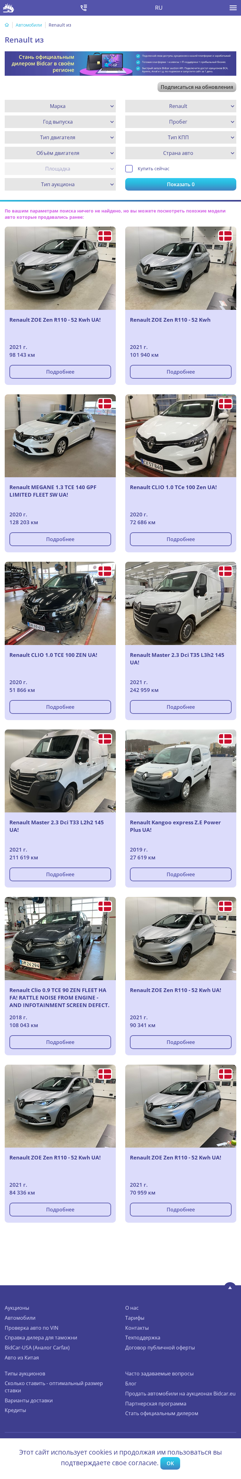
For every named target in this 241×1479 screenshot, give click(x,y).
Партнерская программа (155, 1403)
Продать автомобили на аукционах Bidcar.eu (180, 1393)
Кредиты (15, 1410)
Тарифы (134, 1317)
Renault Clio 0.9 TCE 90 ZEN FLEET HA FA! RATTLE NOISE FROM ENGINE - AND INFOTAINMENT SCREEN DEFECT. (59, 997)
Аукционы (17, 1307)
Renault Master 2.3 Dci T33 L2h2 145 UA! (56, 826)
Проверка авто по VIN (31, 1327)
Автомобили (29, 25)
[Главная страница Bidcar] (8, 8)
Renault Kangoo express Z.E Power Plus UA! (175, 826)
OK (170, 1463)
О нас (132, 1307)
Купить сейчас (153, 168)
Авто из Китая (22, 1357)
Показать (181, 184)
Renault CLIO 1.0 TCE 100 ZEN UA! (53, 654)
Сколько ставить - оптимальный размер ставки (54, 1387)
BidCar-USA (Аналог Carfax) (37, 1347)
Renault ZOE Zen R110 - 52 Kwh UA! (55, 319)
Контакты (137, 1327)
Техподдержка (142, 1337)
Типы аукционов (25, 1373)
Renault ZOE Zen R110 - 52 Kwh (170, 319)
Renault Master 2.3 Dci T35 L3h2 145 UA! (177, 658)
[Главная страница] (7, 25)
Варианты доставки (29, 1400)
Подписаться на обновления (197, 87)
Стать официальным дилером (161, 1413)
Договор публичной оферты (160, 1347)
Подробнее (60, 371)
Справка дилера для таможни (41, 1337)
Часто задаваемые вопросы (159, 1373)
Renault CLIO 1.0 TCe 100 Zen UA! (173, 487)
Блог (131, 1383)
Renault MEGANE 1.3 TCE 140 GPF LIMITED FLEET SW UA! (52, 491)
